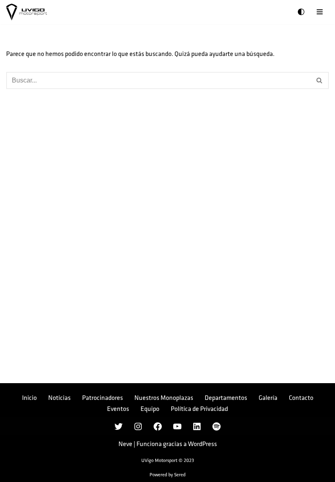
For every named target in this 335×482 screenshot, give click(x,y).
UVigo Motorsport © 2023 (167, 460)
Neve (125, 444)
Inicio (29, 398)
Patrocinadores (102, 398)
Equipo (150, 409)
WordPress (202, 444)
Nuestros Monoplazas (163, 398)
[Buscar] (319, 80)
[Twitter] (118, 426)
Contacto (301, 398)
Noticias (59, 398)
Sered (179, 475)
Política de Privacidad (199, 409)
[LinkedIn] (197, 426)
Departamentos (226, 398)
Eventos (118, 409)
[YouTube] (177, 426)
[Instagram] (138, 426)
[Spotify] (216, 426)
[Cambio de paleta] (301, 12)
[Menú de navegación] (319, 11)
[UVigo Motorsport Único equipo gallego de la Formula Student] (26, 12)
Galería (268, 398)
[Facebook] (157, 426)
